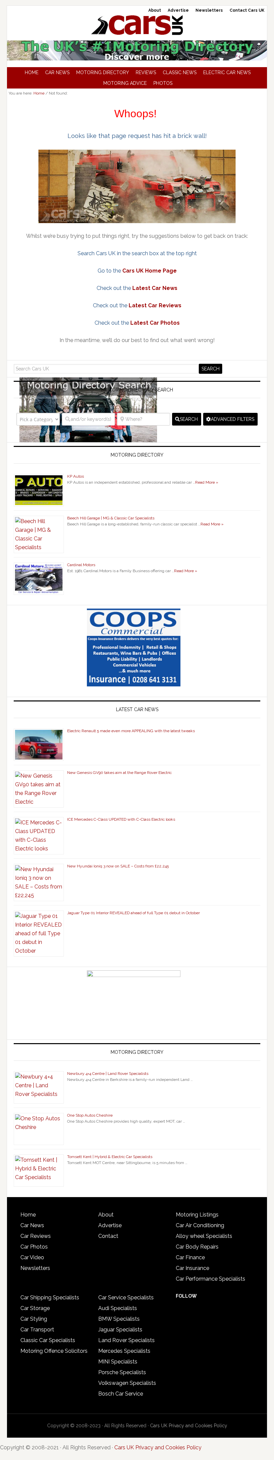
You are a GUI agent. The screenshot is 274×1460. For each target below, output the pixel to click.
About (106, 1214)
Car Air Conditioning (200, 1225)
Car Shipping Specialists (49, 1297)
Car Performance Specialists (210, 1279)
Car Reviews (35, 1236)
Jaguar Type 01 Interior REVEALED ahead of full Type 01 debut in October (133, 913)
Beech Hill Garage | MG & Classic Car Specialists (110, 518)
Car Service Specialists (126, 1297)
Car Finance (190, 1257)
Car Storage (35, 1308)
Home (28, 1214)
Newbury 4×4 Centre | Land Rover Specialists (107, 1073)
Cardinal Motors (81, 564)
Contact (108, 1236)
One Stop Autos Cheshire (90, 1115)
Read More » (206, 482)
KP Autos (75, 476)
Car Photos (34, 1247)
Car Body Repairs (197, 1247)
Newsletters (35, 1268)
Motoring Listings (197, 1214)
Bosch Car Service (120, 1394)
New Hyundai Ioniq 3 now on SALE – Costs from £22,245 (118, 866)
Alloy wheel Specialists (204, 1236)
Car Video (32, 1257)
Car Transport (37, 1329)
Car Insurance (192, 1268)
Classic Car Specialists (47, 1340)
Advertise (110, 1225)
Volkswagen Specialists (127, 1383)
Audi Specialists (117, 1308)
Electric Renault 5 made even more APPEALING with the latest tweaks (131, 730)
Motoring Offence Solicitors (54, 1351)
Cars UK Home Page (149, 271)
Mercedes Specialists (124, 1351)
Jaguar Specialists (120, 1329)
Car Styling (33, 1319)
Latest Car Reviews (155, 305)
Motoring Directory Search (137, 389)
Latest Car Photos (155, 323)
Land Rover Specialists (126, 1340)
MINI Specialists (117, 1361)
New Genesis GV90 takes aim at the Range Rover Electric (119, 772)
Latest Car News (154, 288)
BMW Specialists (119, 1319)
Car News (32, 1225)
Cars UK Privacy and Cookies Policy (188, 1425)
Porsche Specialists (122, 1372)
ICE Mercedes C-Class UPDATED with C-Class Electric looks (121, 819)
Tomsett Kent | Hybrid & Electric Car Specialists (109, 1156)
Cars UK (137, 25)
